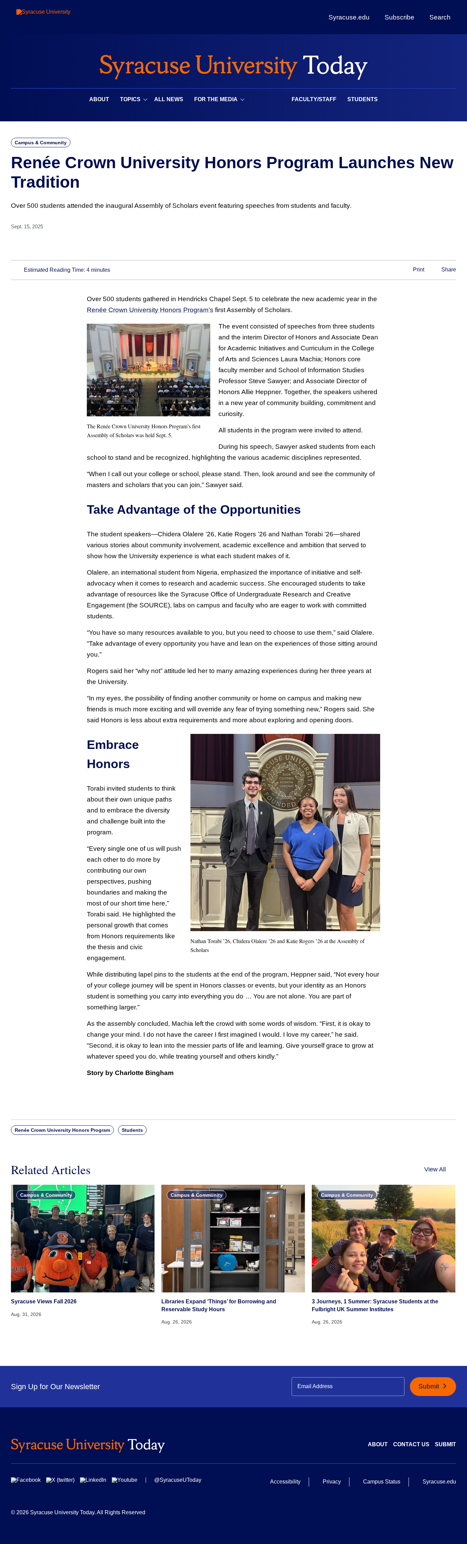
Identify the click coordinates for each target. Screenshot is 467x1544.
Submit (429, 1386)
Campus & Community (41, 142)
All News (168, 99)
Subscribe (399, 17)
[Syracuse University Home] (233, 65)
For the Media (216, 99)
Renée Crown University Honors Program (62, 1130)
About (99, 99)
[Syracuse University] (59, 17)
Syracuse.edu (349, 17)
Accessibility (285, 1482)
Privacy (332, 1482)
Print (418, 269)
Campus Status (381, 1482)
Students (362, 99)
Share (448, 269)
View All (435, 1169)
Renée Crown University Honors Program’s (150, 309)
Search (440, 17)
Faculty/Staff (314, 99)
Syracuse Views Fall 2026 (44, 1301)
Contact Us (411, 1444)
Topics (130, 99)
